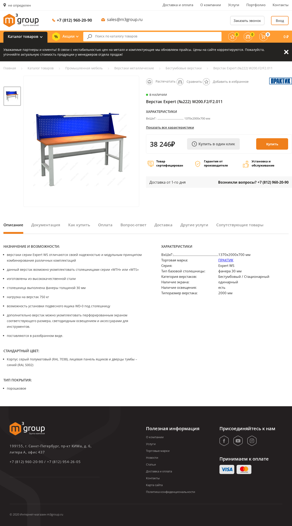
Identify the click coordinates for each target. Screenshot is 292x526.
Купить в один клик (216, 143)
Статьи (151, 464)
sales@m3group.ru (125, 19)
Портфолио (256, 5)
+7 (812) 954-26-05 (64, 461)
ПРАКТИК (225, 260)
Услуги (233, 5)
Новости (152, 458)
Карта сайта (154, 485)
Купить (272, 144)
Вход (280, 20)
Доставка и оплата (178, 5)
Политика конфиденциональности (170, 492)
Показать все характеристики (170, 127)
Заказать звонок (247, 20)
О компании (210, 5)
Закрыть (286, 52)
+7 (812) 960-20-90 (74, 20)
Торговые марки (157, 451)
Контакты (281, 5)
